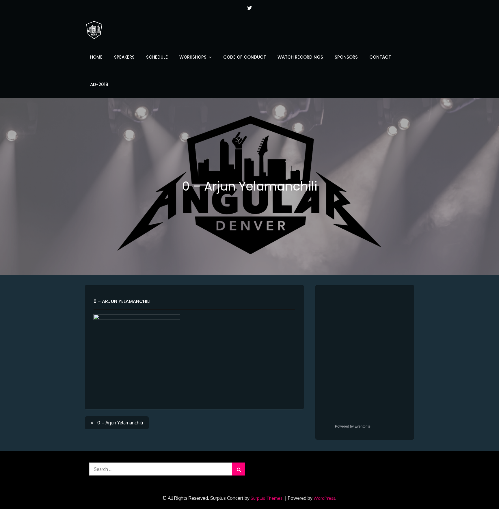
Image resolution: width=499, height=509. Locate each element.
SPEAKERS (124, 57)
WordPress (324, 498)
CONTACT (380, 57)
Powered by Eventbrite (352, 426)
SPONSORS (346, 57)
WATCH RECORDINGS (300, 57)
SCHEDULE (157, 57)
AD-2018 (99, 84)
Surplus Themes (266, 498)
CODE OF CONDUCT (244, 57)
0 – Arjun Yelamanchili (122, 301)
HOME (96, 57)
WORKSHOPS (192, 57)
